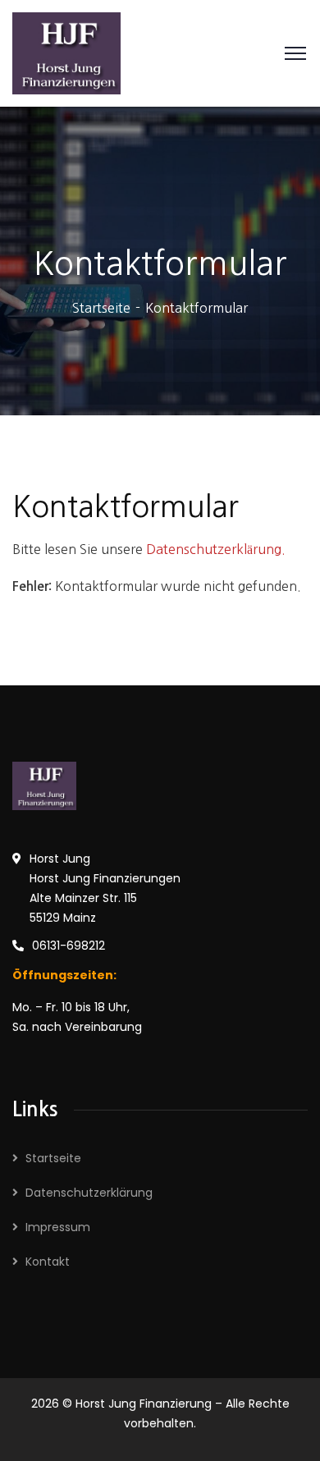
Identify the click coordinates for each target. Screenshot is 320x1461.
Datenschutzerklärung (89, 1192)
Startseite (101, 307)
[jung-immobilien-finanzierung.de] (66, 51)
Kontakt (47, 1261)
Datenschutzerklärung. (216, 549)
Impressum (57, 1227)
